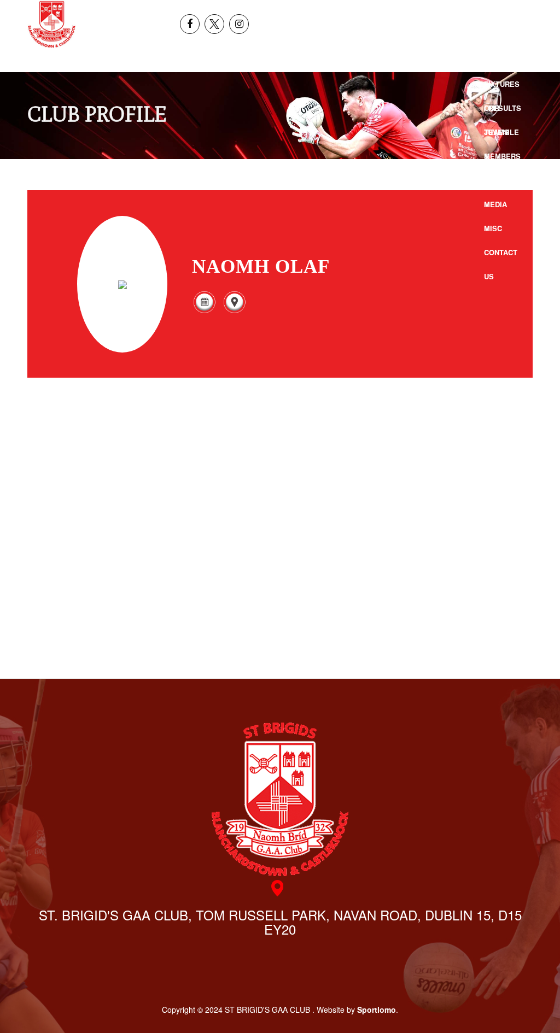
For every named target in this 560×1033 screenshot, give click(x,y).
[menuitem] (490, 12)
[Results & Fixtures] (204, 310)
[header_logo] (51, 24)
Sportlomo (376, 1009)
